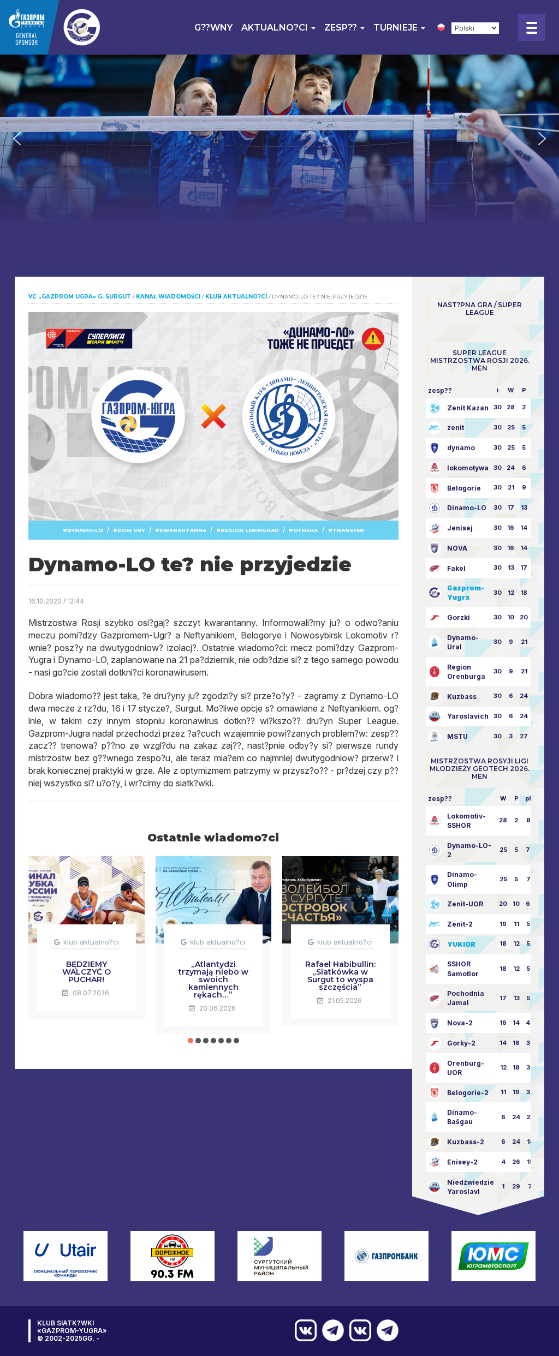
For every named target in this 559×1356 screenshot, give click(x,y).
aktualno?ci (275, 27)
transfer (348, 530)
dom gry (131, 530)
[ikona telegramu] (385, 1330)
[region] (279, 138)
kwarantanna (182, 530)
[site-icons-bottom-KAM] (357, 1330)
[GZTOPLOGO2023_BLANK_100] (76, 27)
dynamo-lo (85, 530)
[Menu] (531, 27)
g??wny (213, 27)
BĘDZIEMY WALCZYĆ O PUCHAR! (86, 971)
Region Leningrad (250, 530)
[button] (17, 138)
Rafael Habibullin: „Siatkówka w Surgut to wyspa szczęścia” (340, 975)
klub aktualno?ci (91, 941)
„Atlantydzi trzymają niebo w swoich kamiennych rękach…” (213, 979)
